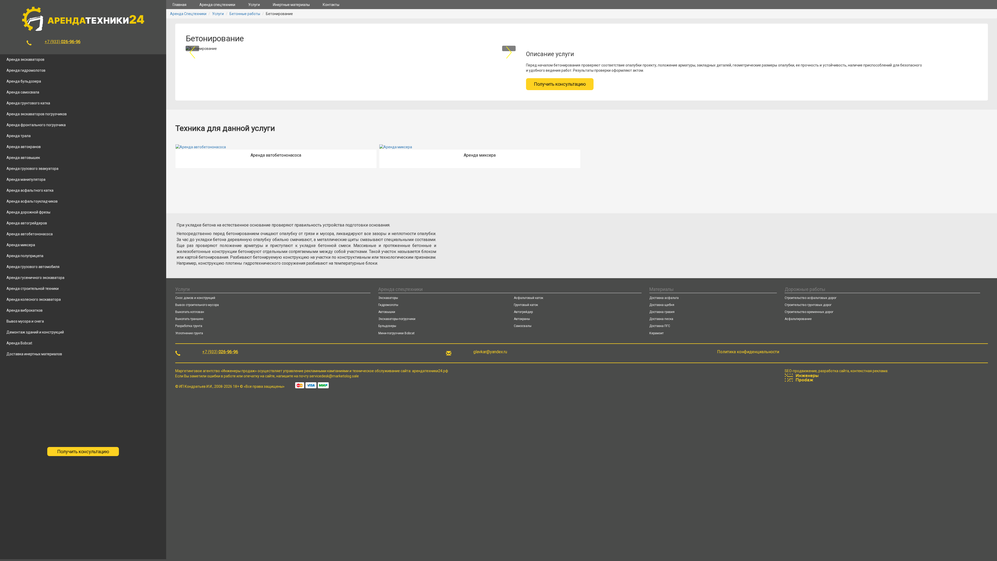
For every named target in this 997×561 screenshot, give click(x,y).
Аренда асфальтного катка (29, 190)
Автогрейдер (523, 312)
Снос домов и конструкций (195, 298)
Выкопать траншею (189, 319)
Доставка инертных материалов (34, 354)
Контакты (331, 5)
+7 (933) (62, 41)
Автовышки (386, 312)
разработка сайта (833, 371)
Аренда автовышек (23, 158)
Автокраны (522, 319)
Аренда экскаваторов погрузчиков (36, 114)
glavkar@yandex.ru (490, 351)
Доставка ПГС (659, 326)
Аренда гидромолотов (25, 70)
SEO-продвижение (801, 371)
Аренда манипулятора (25, 179)
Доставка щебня (661, 305)
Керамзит (656, 333)
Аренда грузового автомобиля (32, 267)
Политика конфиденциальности (748, 351)
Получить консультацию (83, 451)
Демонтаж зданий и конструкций (35, 332)
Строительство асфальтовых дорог (811, 298)
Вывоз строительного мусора (197, 305)
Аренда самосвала (22, 92)
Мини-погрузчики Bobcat (396, 333)
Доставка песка (661, 319)
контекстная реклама (869, 371)
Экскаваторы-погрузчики (396, 319)
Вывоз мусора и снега (25, 321)
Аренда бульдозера (23, 81)
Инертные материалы (291, 5)
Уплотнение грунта (189, 333)
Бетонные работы (245, 14)
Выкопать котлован (189, 312)
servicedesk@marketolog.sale (334, 376)
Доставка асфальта (664, 298)
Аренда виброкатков (24, 310)
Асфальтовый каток (528, 298)
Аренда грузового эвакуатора (32, 168)
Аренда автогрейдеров (26, 223)
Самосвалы (522, 326)
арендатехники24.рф (430, 371)
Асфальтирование (798, 319)
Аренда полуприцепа (24, 256)
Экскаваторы (388, 298)
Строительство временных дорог (809, 312)
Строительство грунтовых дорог (808, 305)
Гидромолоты (388, 305)
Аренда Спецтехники (188, 14)
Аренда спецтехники (217, 5)
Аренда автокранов (23, 147)
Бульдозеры (387, 326)
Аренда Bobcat (19, 343)
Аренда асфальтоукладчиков (32, 201)
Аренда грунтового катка (28, 103)
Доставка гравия (662, 312)
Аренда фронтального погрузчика (36, 125)
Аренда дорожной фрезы (28, 212)
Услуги (254, 5)
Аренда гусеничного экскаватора (35, 278)
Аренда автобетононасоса (29, 234)
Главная (179, 5)
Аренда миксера (20, 245)
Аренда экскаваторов (25, 59)
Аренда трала (18, 136)
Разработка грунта (188, 326)
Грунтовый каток (526, 305)
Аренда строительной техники (32, 288)
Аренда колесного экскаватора (33, 299)
